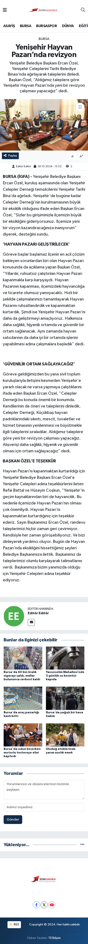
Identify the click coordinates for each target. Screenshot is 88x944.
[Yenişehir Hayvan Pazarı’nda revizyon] (44, 125)
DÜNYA (68, 26)
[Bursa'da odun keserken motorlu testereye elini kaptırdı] (23, 735)
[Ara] (83, 10)
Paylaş (12, 155)
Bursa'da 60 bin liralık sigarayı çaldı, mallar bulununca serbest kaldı (22, 676)
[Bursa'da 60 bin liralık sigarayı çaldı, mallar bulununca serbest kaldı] (23, 658)
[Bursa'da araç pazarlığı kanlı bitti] (23, 698)
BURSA (25, 26)
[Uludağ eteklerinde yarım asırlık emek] (65, 735)
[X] (44, 904)
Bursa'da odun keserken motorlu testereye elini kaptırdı (22, 753)
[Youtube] (51, 904)
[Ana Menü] (5, 10)
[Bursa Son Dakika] (43, 10)
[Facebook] (36, 904)
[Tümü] (82, 845)
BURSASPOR (46, 26)
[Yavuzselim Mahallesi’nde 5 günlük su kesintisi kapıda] (65, 658)
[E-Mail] (31, 622)
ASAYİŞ (9, 26)
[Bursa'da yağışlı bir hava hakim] (65, 698)
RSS (16, 924)
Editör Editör (23, 166)
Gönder (13, 819)
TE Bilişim (54, 938)
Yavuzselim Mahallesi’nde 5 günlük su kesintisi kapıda (65, 676)
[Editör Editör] (14, 616)
